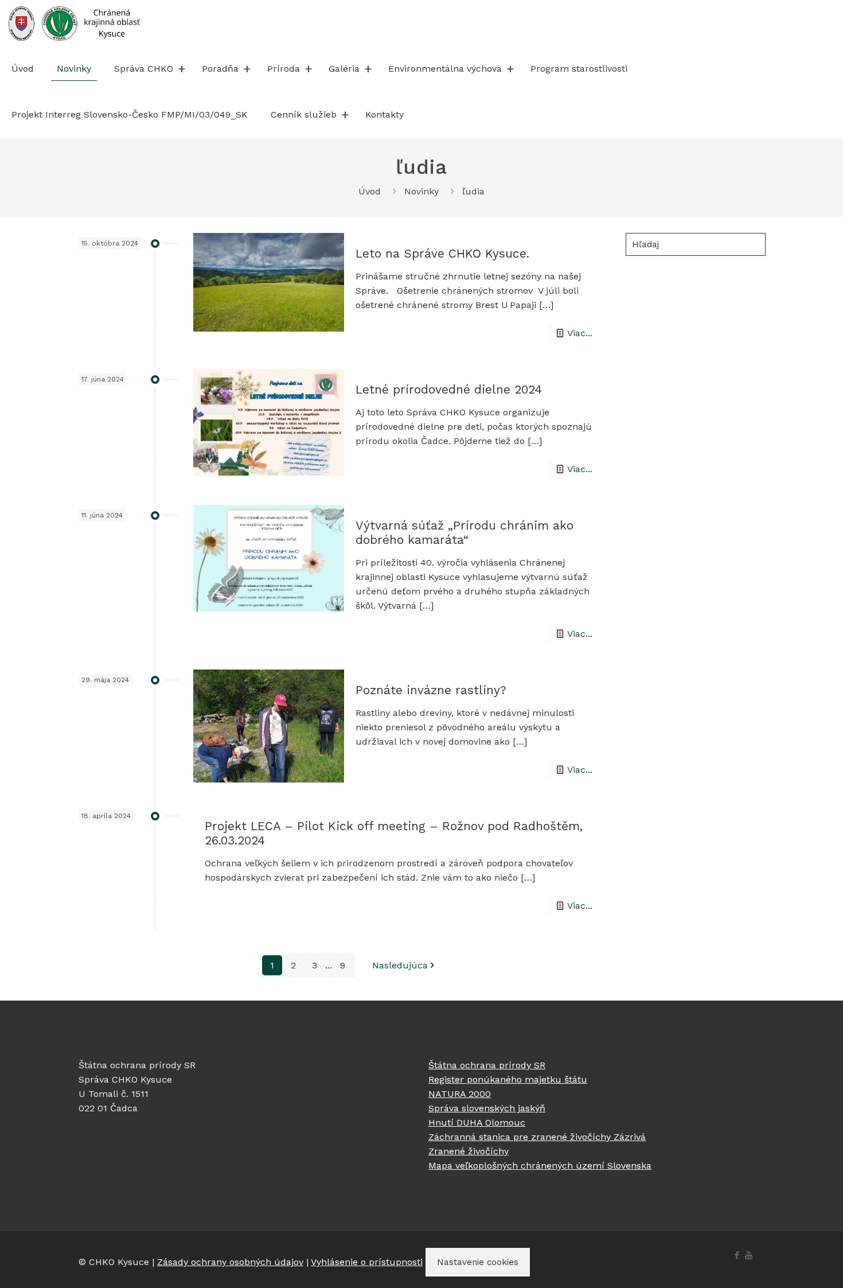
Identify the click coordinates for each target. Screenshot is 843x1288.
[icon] (748, 1255)
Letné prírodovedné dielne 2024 (449, 389)
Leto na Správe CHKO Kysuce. (442, 253)
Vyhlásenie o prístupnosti (367, 1261)
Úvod (369, 191)
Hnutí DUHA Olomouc (476, 1122)
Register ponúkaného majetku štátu (507, 1079)
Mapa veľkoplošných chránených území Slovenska (539, 1165)
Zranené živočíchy (468, 1151)
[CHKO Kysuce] (74, 23)
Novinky (421, 191)
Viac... (579, 333)
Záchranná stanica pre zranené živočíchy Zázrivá (537, 1136)
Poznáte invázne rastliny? (431, 690)
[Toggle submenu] (182, 69)
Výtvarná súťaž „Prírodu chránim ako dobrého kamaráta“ (464, 532)
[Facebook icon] (736, 1255)
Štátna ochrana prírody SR (486, 1065)
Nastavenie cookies (477, 1262)
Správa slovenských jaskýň (486, 1108)
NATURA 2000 (459, 1093)
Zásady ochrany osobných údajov (230, 1261)
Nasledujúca (400, 965)
